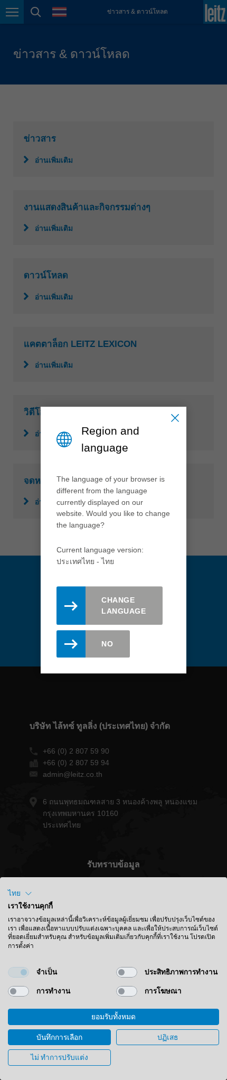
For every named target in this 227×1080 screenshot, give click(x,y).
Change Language (123, 605)
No (107, 644)
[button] (20, 893)
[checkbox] (18, 972)
